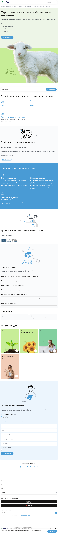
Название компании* (6, 425)
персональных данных (29, 450)
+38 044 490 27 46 (8, 414)
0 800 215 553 (49, 2)
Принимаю (52, 531)
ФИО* (3, 430)
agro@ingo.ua (6, 417)
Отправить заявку (7, 37)
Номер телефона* (6, 434)
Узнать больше (42, 532)
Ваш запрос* (5, 443)
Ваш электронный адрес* (7, 439)
